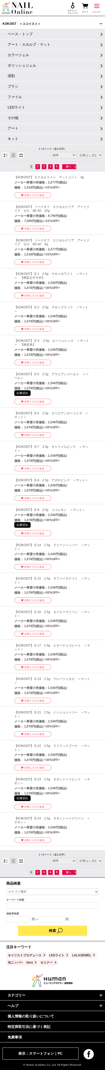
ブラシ (13, 86)
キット (13, 139)
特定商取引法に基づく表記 (29, 1027)
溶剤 (11, 76)
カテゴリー (16, 995)
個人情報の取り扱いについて (31, 1016)
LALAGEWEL (81, 955)
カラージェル (18, 55)
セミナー (47, 962)
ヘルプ (13, 1006)
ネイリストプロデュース (25, 955)
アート (13, 128)
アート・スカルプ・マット (29, 44)
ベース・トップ (20, 34)
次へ (68, 166)
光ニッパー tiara (20, 962)
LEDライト (16, 107)
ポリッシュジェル (22, 65)
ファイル (15, 97)
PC (60, 1053)
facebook (89, 1054)
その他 (13, 118)
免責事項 (15, 1037)
